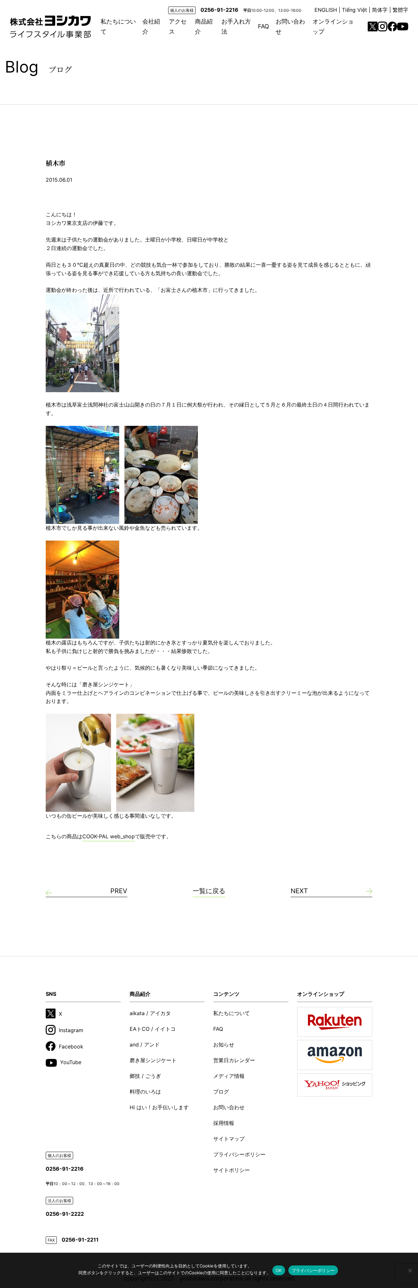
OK (279, 1270)
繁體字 (400, 10)
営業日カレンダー (234, 1060)
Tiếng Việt (354, 10)
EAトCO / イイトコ (153, 1029)
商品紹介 (204, 26)
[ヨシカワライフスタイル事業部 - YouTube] (402, 26)
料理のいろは (145, 1091)
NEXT (299, 891)
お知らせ (223, 1044)
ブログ (221, 1091)
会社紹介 (151, 26)
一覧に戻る (209, 891)
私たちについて (118, 26)
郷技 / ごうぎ (145, 1076)
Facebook (71, 1046)
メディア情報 (229, 1076)
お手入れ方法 (236, 26)
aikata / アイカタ (150, 1013)
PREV (118, 891)
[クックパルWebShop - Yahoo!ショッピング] (334, 1084)
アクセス (177, 26)
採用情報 (223, 1123)
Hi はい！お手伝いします (159, 1107)
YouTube (70, 1062)
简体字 (380, 10)
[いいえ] (410, 1270)
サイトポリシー (231, 1170)
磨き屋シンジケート (153, 1060)
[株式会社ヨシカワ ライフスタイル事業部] (50, 26)
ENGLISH (325, 10)
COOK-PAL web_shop (108, 836)
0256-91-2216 (219, 10)
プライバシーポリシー (239, 1154)
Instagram (71, 1030)
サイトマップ (229, 1138)
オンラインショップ (333, 26)
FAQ (263, 26)
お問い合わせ (290, 26)
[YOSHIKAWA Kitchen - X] (373, 26)
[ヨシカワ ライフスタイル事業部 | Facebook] (392, 26)
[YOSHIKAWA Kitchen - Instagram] (382, 26)
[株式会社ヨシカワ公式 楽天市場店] (334, 1022)
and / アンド (145, 1044)
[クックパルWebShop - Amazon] (334, 1055)
